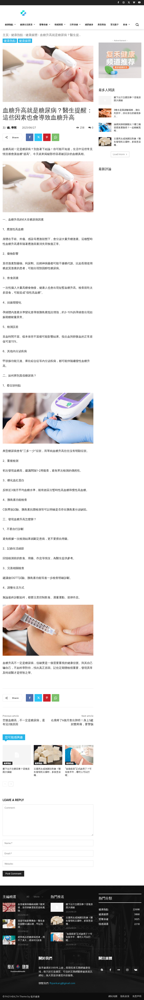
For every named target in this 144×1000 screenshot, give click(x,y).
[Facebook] (118, 3)
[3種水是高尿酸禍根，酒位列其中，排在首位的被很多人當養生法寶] (105, 112)
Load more (119, 154)
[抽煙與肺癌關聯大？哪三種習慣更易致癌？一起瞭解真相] (105, 127)
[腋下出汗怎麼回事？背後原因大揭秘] (17, 755)
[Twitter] (129, 3)
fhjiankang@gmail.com (62, 983)
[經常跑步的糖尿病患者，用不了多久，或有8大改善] (9, 940)
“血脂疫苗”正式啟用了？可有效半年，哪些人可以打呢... (78, 772)
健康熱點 (17, 35)
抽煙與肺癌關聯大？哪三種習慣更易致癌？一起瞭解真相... (127, 127)
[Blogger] (102, 970)
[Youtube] (139, 3)
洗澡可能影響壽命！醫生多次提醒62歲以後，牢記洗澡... (31, 923)
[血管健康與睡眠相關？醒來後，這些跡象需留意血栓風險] (9, 907)
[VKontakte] (135, 970)
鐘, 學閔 (11, 127)
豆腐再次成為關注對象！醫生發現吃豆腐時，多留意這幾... (47, 772)
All (27, 896)
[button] (137, 24)
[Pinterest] (47, 137)
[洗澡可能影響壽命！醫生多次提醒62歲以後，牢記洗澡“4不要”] (9, 923)
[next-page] (11, 784)
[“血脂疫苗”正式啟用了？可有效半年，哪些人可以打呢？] (79, 755)
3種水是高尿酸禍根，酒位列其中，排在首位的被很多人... (127, 113)
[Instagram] (124, 3)
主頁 (6, 35)
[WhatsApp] (55, 137)
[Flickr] (119, 970)
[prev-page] (5, 784)
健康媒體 (32, 35)
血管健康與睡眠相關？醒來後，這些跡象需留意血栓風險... (31, 907)
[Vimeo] (134, 3)
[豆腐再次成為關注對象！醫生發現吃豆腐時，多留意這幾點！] (48, 755)
